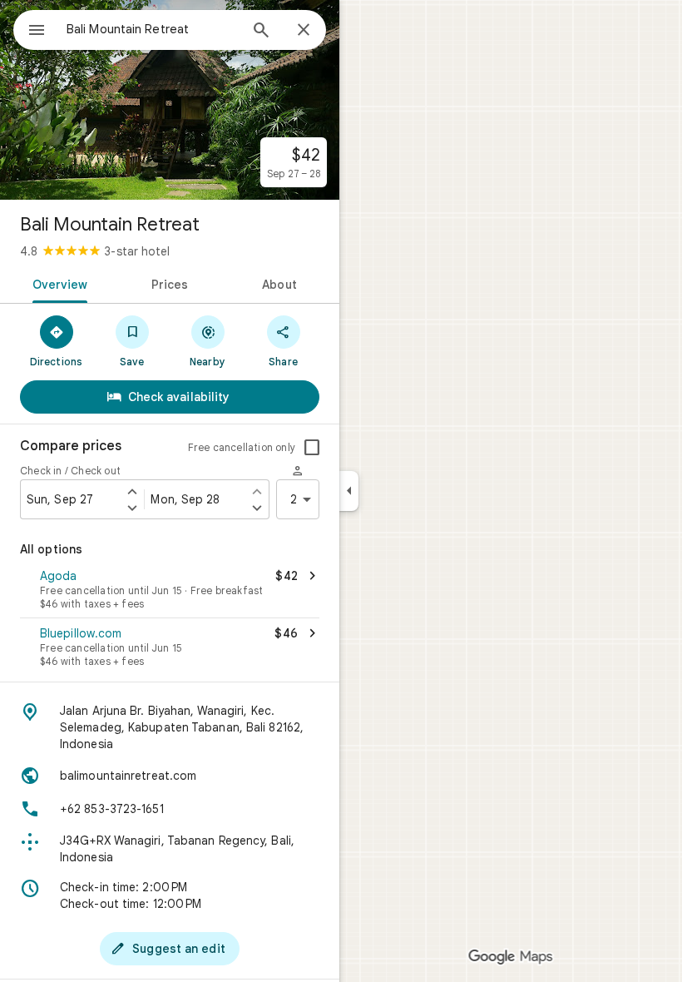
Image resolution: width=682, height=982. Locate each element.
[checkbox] (312, 448)
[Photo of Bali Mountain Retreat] (169, 100)
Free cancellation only (241, 447)
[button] (169, 590)
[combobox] (152, 29)
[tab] (56, 283)
